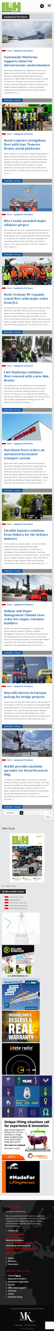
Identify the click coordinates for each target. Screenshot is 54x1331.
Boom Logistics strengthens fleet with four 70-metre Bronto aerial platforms (25, 144)
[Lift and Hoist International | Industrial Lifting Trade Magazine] (11, 7)
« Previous (9, 813)
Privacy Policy (31, 1325)
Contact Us (13, 1230)
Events (11, 1258)
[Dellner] (18, 977)
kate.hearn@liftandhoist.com (20, 1248)
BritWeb (30, 1328)
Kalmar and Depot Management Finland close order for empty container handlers (24, 617)
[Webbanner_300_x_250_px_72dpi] (21, 1074)
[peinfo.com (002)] (21, 943)
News (9, 50)
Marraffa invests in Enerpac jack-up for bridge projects (25, 695)
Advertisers (13, 1264)
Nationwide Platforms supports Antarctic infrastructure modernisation (27, 61)
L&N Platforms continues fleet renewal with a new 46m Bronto (26, 376)
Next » (48, 817)
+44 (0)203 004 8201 (15, 1234)
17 (50, 813)
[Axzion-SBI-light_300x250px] (21, 1009)
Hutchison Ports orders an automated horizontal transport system (24, 454)
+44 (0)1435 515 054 (15, 1237)
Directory (12, 1261)
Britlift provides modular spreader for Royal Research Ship (26, 770)
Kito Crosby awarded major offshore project (25, 223)
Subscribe (18, 1325)
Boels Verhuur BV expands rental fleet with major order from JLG (26, 298)
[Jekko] (21, 1192)
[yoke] (27, 1117)
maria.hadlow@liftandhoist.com (21, 1242)
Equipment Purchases (23, 50)
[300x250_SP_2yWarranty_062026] (21, 1041)
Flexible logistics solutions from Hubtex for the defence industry (26, 534)
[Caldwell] (27, 1159)
